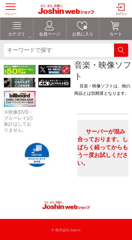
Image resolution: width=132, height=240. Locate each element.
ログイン (121, 13)
